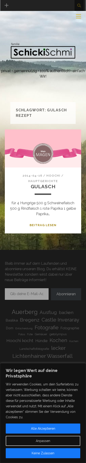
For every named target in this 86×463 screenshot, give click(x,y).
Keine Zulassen (43, 453)
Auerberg (25, 312)
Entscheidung (24, 328)
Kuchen (73, 341)
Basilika (12, 320)
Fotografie (46, 327)
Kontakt (14, 28)
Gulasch (43, 186)
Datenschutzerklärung (29, 23)
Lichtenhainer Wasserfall (42, 356)
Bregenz (29, 320)
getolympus (58, 334)
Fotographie (70, 328)
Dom (9, 328)
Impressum (15, 17)
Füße (30, 334)
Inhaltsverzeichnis (25, 34)
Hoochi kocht (19, 340)
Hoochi (53, 175)
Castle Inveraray (60, 320)
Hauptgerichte (43, 181)
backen (66, 312)
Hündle (41, 341)
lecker (58, 348)
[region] (43, 413)
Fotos (21, 334)
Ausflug (48, 312)
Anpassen (43, 441)
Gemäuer (41, 334)
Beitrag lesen (43, 225)
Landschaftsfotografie (34, 349)
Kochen (58, 340)
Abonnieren (66, 294)
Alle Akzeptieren (43, 428)
